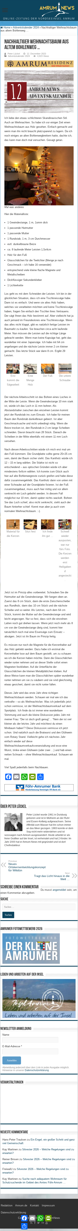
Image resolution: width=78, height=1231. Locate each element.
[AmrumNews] (39, 11)
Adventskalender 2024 (26, 27)
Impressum (48, 1205)
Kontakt (34, 1205)
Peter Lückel (14, 53)
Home (6, 27)
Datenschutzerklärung (37, 1070)
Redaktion (6, 1205)
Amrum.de (21, 1205)
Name (5, 1034)
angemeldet (59, 889)
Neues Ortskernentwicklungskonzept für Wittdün (27, 866)
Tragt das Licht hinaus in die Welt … (52, 876)
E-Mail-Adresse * (12, 1046)
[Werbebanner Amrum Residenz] (39, 63)
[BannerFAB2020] (39, 787)
